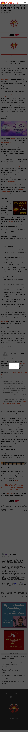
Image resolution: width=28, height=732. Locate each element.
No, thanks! (14, 366)
